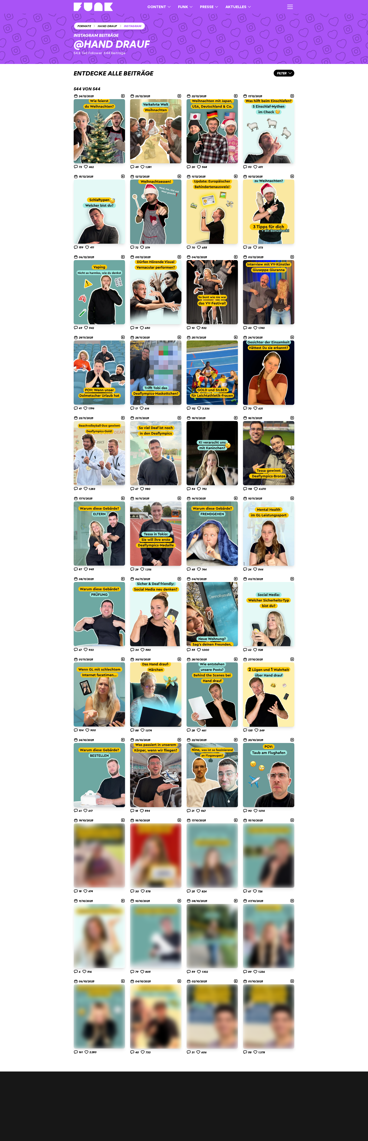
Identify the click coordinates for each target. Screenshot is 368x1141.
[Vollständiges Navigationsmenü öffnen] (290, 7)
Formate (84, 26)
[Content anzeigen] (99, 131)
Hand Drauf (107, 26)
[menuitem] (159, 7)
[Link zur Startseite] (93, 7)
